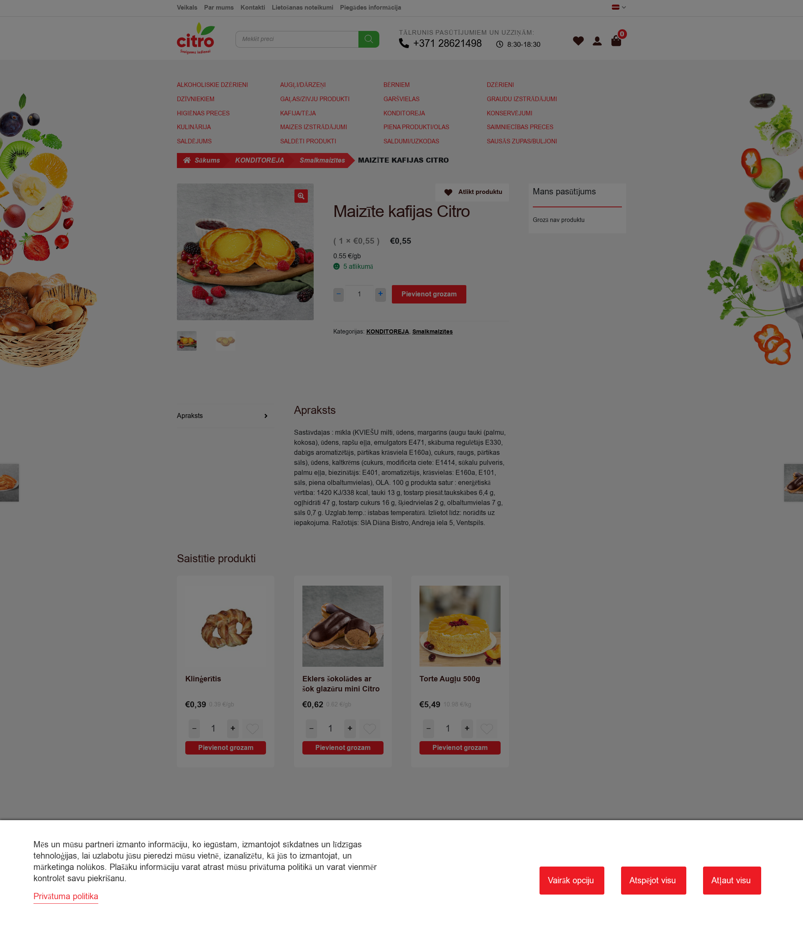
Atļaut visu (731, 880)
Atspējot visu (652, 880)
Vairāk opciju (571, 880)
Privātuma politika (65, 896)
